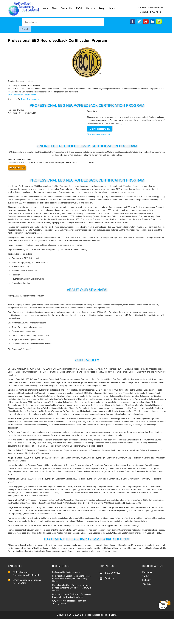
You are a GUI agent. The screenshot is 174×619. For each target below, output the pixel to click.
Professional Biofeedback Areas (66, 572)
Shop (54, 8)
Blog (101, 8)
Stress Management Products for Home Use (27, 581)
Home (45, 8)
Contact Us (66, 8)
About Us (90, 8)
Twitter (145, 576)
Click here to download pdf (98, 134)
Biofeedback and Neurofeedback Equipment (26, 573)
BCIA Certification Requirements (22, 94)
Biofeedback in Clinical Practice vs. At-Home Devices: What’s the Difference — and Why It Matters (71, 588)
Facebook (147, 572)
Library (111, 8)
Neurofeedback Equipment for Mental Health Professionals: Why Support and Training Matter (71, 578)
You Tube (147, 583)
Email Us (109, 578)
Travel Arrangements (30, 99)
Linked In (146, 579)
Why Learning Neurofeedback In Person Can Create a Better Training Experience (71, 595)
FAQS (79, 8)
